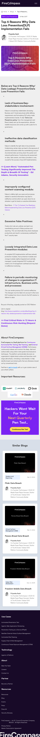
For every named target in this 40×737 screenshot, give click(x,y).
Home (5, 11)
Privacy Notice (5, 726)
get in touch (13, 367)
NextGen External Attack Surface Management (15, 633)
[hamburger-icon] (36, 3)
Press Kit (4, 709)
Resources (4, 694)
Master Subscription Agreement (11, 728)
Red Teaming (23, 345)
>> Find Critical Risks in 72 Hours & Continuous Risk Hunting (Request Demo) (18, 323)
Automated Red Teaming (9, 637)
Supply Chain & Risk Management (12, 641)
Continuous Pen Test (20, 429)
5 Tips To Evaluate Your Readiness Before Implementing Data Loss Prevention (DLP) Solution (20, 207)
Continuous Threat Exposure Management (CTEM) (17, 644)
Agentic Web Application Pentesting (12, 626)
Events (3, 702)
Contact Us (5, 673)
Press (3, 705)
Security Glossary (7, 713)
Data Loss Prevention (9, 17)
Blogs (12, 11)
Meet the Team (6, 666)
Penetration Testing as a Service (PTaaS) (14, 630)
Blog (2, 698)
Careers (4, 669)
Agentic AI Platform (7, 655)
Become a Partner (7, 684)
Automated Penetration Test (10, 622)
